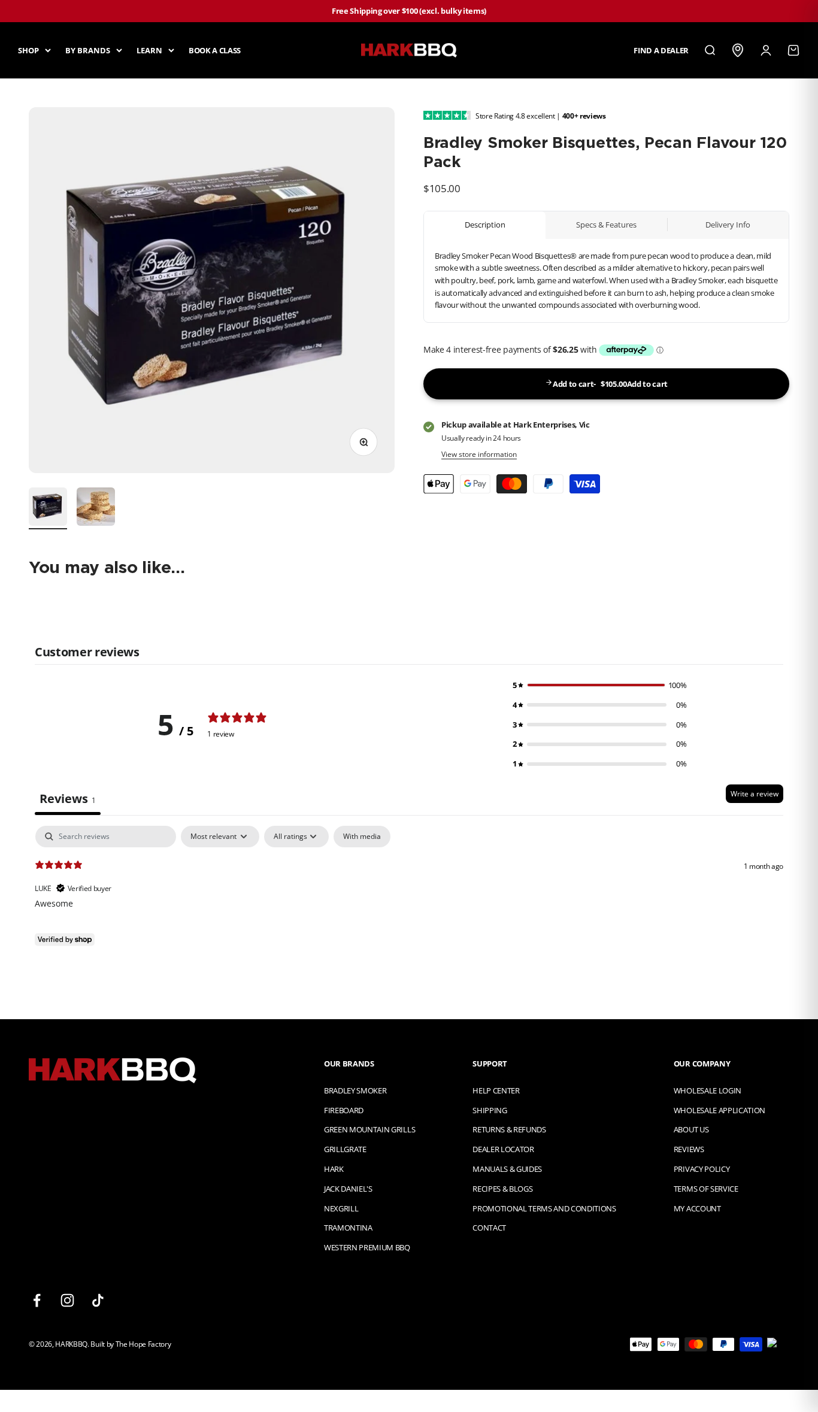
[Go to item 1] (48, 508)
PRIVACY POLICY (701, 1168)
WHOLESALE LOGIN (707, 1090)
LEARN (149, 49)
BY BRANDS (87, 49)
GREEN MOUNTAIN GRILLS (369, 1129)
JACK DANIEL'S (348, 1188)
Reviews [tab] (68, 798)
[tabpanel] (409, 902)
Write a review (754, 794)
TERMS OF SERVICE (706, 1188)
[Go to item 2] (96, 508)
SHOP (28, 49)
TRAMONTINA (348, 1227)
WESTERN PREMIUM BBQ (367, 1247)
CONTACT (489, 1227)
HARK (334, 1168)
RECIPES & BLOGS (502, 1188)
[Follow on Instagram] (67, 1300)
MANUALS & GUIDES (507, 1168)
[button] (599, 685)
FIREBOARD (343, 1110)
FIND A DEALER (661, 49)
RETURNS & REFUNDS (509, 1129)
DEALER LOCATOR (503, 1149)
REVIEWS (689, 1149)
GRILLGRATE (345, 1149)
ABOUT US (691, 1129)
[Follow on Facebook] (37, 1300)
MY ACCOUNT (697, 1208)
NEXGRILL (341, 1208)
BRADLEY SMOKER (355, 1090)
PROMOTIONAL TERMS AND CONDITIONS (544, 1208)
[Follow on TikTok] (98, 1300)
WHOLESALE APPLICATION (719, 1110)
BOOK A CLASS (215, 49)
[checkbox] (362, 836)
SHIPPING (489, 1110)
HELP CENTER (495, 1090)
